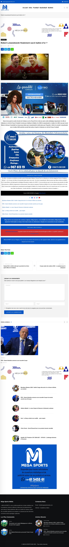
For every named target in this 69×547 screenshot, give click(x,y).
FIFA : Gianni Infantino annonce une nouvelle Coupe (14, 360)
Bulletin (50, 8)
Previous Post (8, 264)
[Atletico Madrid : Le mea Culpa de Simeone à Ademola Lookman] (15, 408)
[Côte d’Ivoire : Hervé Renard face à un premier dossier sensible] (15, 428)
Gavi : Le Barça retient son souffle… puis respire (13, 210)
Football (36, 8)
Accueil (25, 8)
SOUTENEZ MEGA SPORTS (34, 227)
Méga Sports (42, 193)
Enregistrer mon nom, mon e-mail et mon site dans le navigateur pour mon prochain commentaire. (29, 308)
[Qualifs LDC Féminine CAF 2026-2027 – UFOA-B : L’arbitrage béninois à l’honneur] (15, 438)
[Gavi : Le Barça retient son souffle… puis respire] (15, 418)
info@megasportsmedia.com (8, 1)
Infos (30, 8)
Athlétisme (46, 520)
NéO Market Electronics (12, 231)
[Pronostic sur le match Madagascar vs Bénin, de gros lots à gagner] (4, 523)
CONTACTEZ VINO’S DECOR (34, 175)
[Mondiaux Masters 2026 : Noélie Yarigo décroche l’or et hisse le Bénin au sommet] (15, 388)
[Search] (64, 7)
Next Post (61, 264)
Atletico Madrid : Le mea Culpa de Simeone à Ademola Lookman (17, 207)
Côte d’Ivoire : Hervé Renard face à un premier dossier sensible (17, 214)
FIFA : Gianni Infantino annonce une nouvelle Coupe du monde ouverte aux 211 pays (22, 203)
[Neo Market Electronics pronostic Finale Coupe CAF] (4, 532)
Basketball (43, 8)
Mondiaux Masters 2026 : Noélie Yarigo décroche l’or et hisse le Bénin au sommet (21, 200)
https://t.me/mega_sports (41, 241)
